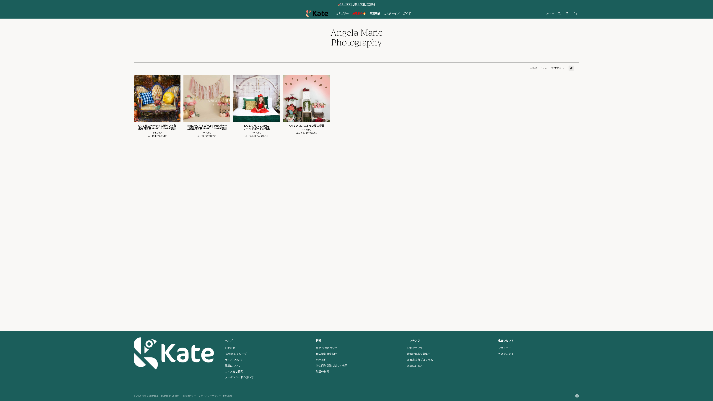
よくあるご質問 (234, 371)
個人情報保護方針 (326, 354)
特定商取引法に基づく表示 (331, 365)
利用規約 (321, 359)
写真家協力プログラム (420, 359)
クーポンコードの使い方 (239, 377)
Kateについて (415, 348)
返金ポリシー (189, 395)
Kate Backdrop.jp (150, 395)
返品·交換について (327, 348)
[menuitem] (342, 13)
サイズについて (234, 359)
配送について (232, 365)
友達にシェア (415, 365)
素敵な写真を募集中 (418, 354)
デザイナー (504, 348)
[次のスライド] (174, 98)
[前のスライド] (139, 98)
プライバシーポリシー (209, 395)
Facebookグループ (236, 354)
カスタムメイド (507, 354)
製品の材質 (322, 371)
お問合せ (230, 348)
